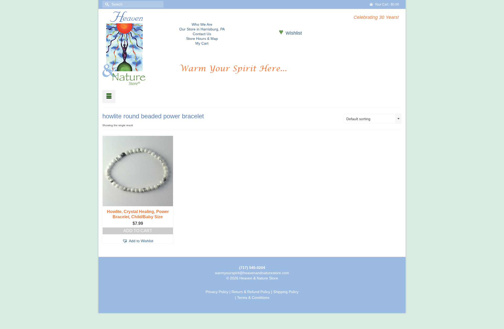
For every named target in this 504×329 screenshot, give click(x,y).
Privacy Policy (217, 292)
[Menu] (109, 96)
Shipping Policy (285, 292)
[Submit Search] (106, 4)
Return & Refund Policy (251, 292)
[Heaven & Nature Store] (136, 48)
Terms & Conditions (253, 297)
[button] (137, 240)
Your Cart (386, 4)
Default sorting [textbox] (358, 119)
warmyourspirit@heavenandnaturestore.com (252, 273)
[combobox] (373, 119)
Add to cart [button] (137, 231)
